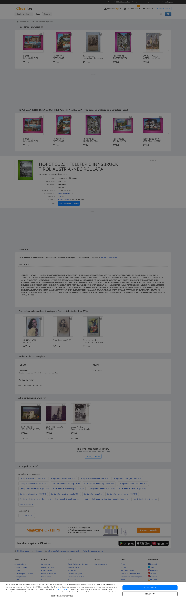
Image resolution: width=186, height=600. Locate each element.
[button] (62, 594)
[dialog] (93, 591)
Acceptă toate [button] (150, 588)
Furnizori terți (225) (64, 589)
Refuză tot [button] (150, 594)
